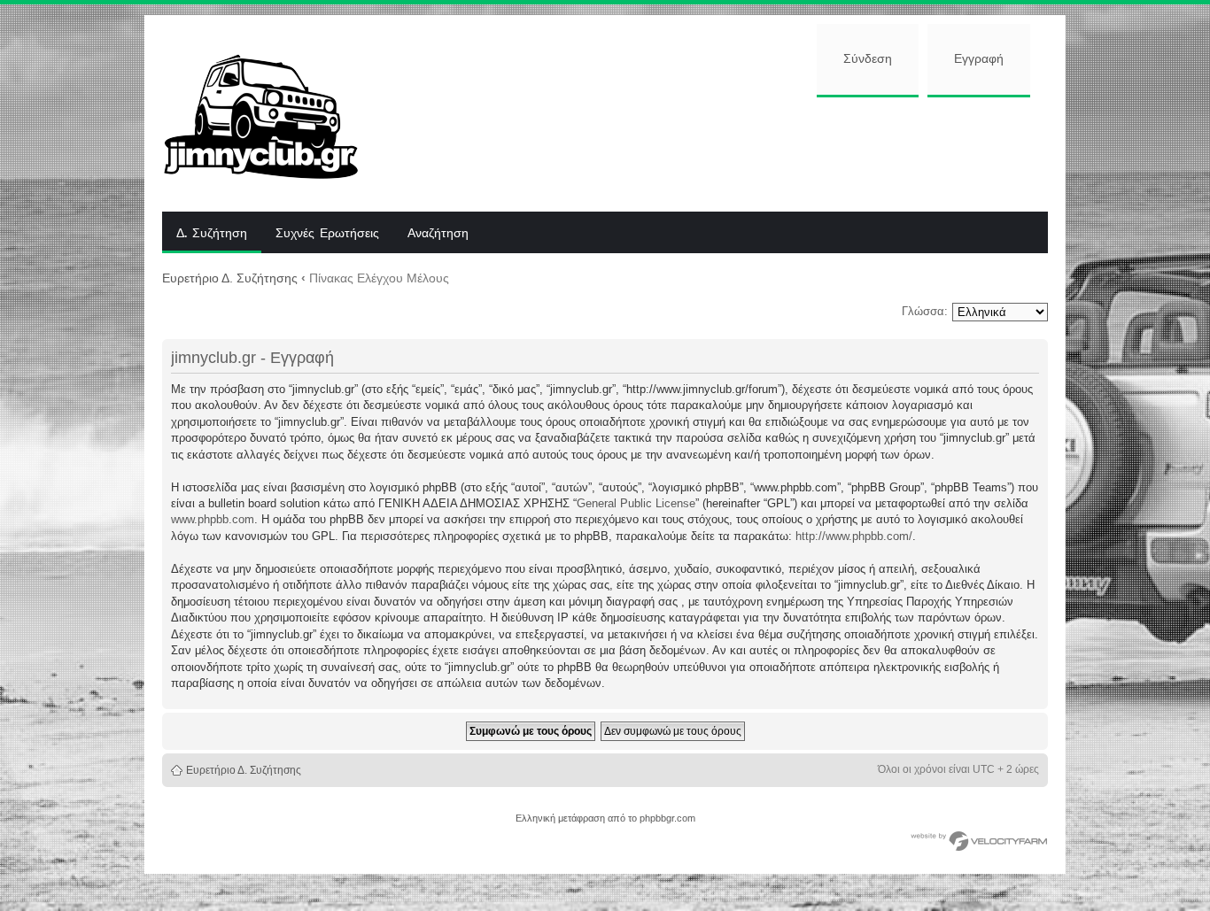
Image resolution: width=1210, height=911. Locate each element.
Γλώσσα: (925, 311)
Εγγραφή (979, 59)
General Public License (636, 503)
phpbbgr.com (667, 818)
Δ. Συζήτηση (211, 234)
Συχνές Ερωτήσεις (327, 234)
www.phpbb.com (212, 519)
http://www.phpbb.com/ (853, 536)
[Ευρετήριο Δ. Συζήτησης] (274, 113)
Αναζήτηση (438, 234)
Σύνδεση (867, 59)
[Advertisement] (717, 152)
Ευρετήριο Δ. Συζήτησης (230, 278)
